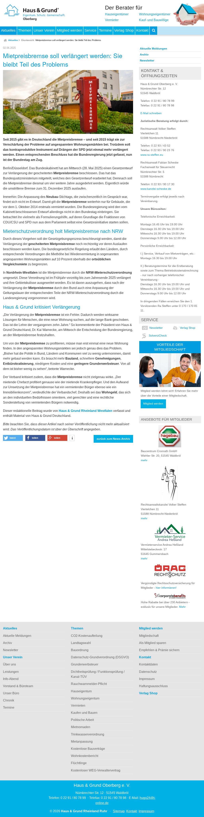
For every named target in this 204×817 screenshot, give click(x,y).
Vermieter (112, 20)
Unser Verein (44, 30)
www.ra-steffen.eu (151, 154)
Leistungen (11, 671)
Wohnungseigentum (85, 698)
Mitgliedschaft (149, 635)
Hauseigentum (81, 691)
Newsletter (147, 60)
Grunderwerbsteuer (84, 664)
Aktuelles (8, 30)
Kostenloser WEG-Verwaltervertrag (95, 770)
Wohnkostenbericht (84, 756)
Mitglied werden (69, 30)
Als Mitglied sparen (152, 643)
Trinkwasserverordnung (87, 734)
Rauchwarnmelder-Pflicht (89, 684)
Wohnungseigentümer (154, 14)
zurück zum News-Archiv (113, 438)
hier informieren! (166, 587)
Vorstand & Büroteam (18, 686)
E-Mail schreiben (151, 113)
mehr (144, 460)
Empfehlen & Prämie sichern (159, 650)
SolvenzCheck (158, 335)
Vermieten (78, 705)
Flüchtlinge (79, 763)
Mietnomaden (80, 727)
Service (90, 30)
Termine (105, 30)
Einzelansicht (27, 40)
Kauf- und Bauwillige (154, 20)
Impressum (147, 679)
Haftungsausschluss (153, 686)
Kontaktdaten (148, 664)
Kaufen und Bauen (84, 712)
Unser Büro (11, 693)
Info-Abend (11, 679)
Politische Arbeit (82, 720)
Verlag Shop (124, 30)
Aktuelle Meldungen (153, 48)
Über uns (9, 664)
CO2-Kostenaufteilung (86, 635)
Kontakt (142, 30)
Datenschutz (148, 671)
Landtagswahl (81, 643)
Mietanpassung (82, 741)
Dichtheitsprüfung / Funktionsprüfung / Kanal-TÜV (98, 674)
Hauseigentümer (116, 14)
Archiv (144, 54)
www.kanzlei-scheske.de (155, 188)
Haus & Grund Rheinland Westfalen (85, 410)
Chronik (8, 700)
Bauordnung (79, 650)
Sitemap (119, 811)
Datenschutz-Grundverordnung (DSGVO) (100, 657)
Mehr (182, 606)
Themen (24, 30)
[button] (13, 438)
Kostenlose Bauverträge (88, 748)
